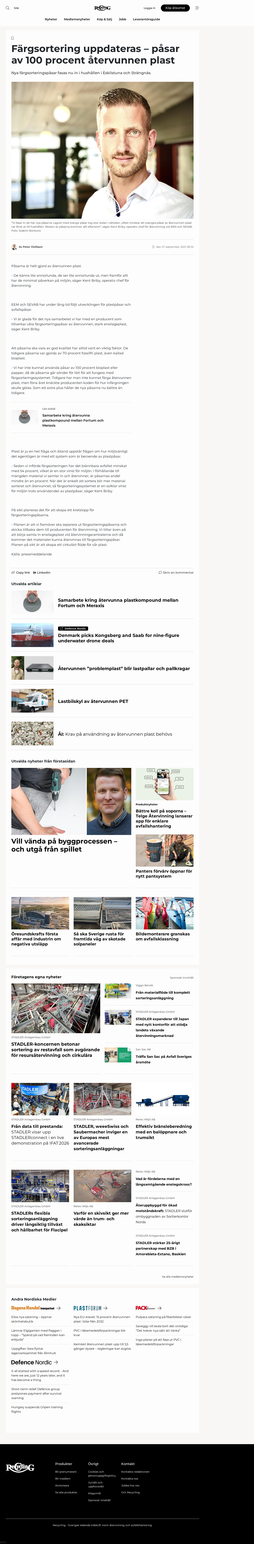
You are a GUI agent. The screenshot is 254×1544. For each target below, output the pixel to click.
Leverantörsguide (146, 19)
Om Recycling (130, 1492)
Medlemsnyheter (77, 19)
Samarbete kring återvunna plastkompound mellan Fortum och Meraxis (73, 420)
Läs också (48, 408)
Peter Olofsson (33, 247)
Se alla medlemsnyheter (178, 1276)
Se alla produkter (66, 1492)
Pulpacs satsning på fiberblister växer (163, 1317)
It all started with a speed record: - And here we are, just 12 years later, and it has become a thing (40, 1375)
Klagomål (94, 1493)
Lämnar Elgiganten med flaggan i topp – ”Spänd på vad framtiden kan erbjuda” (38, 1335)
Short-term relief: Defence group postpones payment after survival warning (36, 1393)
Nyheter (51, 19)
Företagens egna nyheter (36, 977)
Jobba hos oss (130, 1485)
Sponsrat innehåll (99, 1500)
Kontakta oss (129, 1478)
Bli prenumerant (66, 1471)
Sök (16, 8)
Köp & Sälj (104, 19)
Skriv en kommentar (178, 572)
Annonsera (62, 1485)
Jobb (122, 19)
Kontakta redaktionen (135, 1471)
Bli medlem (62, 1478)
